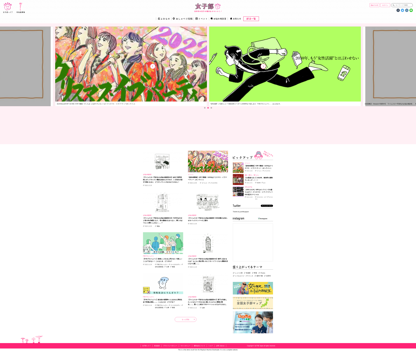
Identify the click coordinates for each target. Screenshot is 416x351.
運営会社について (199, 346)
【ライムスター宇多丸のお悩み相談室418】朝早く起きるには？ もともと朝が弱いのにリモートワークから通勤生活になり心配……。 (208, 261)
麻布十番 (260, 276)
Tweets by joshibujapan (241, 211)
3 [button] (211, 108)
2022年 (259, 182)
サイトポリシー (185, 346)
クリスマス (213, 183)
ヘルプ (210, 346)
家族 (158, 226)
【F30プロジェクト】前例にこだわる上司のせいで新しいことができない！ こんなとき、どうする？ (162, 260)
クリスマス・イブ (262, 197)
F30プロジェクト (148, 256)
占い (264, 182)
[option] (131, 66)
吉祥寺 (268, 276)
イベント (191, 174)
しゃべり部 (239, 273)
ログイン (385, 5)
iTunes (263, 273)
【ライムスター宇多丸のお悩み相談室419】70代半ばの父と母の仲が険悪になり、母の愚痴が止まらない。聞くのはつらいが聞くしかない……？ (162, 220)
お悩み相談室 (147, 174)
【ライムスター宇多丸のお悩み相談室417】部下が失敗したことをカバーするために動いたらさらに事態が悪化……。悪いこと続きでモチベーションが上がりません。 (207, 302)
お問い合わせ (220, 346)
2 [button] (208, 108)
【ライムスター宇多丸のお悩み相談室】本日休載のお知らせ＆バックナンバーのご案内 (207, 219)
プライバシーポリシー (170, 346)
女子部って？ (146, 346)
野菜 (255, 273)
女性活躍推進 (159, 267)
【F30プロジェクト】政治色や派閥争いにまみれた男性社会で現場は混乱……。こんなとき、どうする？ (162, 301)
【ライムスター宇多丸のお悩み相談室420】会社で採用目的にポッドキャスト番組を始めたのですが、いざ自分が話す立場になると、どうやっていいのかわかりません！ (162, 179)
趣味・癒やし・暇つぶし (252, 175)
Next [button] (263, 66)
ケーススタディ (175, 264)
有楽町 (248, 273)
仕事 (168, 267)
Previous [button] (152, 66)
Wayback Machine (206, 350)
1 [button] (205, 108)
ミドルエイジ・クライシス (244, 276)
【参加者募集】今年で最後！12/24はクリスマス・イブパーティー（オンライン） (207, 178)
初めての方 (374, 5)
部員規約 (157, 346)
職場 (173, 267)
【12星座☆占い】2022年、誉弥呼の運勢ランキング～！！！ (259, 179)
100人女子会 (248, 187)
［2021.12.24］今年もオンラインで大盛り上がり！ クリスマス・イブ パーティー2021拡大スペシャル (259, 192)
